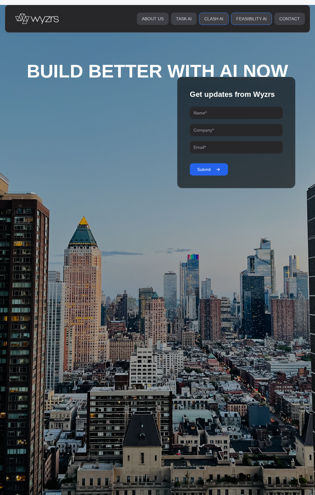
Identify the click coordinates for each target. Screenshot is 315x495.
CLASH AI (213, 18)
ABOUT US (153, 18)
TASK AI (184, 18)
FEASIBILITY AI (251, 18)
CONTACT (289, 18)
